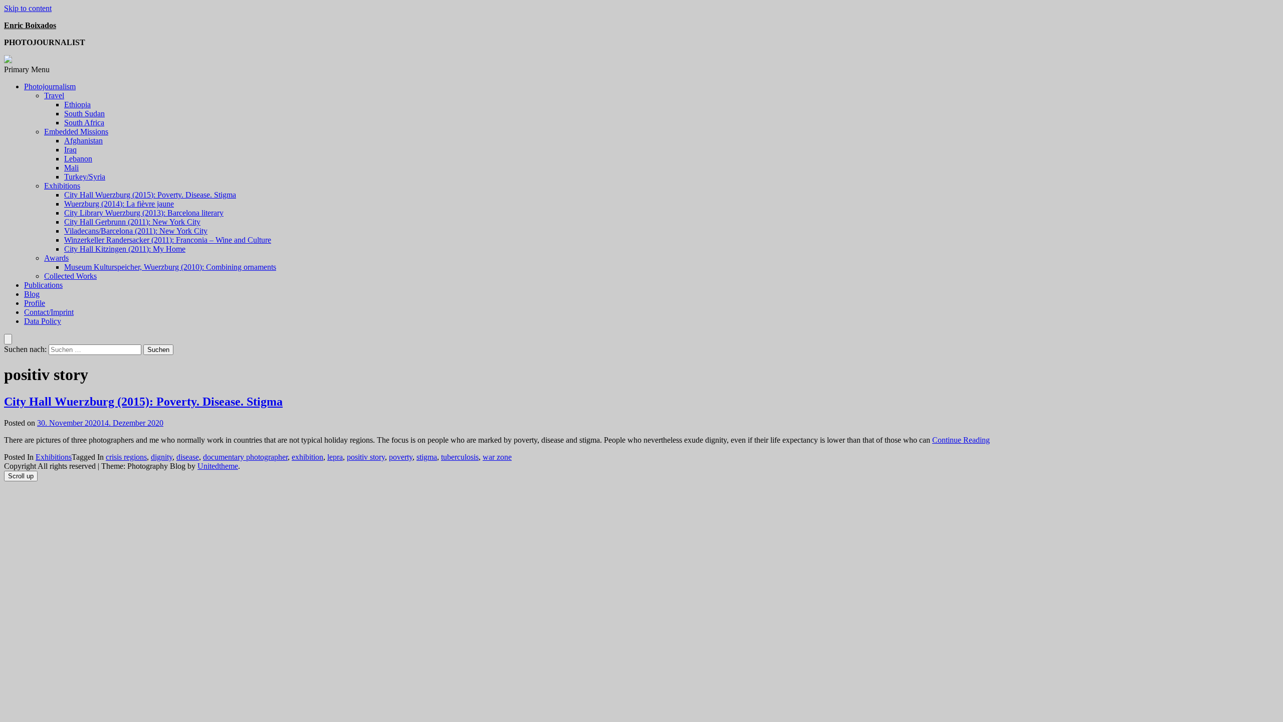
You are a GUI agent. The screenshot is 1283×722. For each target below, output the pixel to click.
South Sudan (84, 113)
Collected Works (70, 276)
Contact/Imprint (49, 312)
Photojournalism (50, 86)
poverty (400, 457)
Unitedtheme (217, 466)
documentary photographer (245, 457)
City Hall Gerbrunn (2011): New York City (132, 222)
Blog (32, 294)
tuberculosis (460, 457)
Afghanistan (83, 140)
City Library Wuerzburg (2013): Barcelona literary (144, 213)
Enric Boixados (30, 25)
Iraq (70, 149)
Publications (43, 285)
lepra (335, 457)
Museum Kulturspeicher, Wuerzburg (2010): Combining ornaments (170, 267)
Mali (71, 167)
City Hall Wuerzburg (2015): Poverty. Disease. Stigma (150, 195)
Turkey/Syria (84, 176)
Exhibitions (62, 186)
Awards (56, 258)
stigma (426, 457)
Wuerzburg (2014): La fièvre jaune (119, 204)
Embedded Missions (76, 131)
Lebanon (78, 158)
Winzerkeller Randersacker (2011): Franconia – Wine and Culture (167, 240)
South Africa (84, 122)
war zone (497, 457)
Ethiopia (77, 104)
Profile (34, 303)
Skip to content (28, 8)
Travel (54, 95)
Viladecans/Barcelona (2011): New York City (135, 231)
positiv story (366, 457)
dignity (161, 457)
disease (187, 457)
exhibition (307, 457)
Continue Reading (961, 440)
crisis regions (126, 457)
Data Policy (42, 321)
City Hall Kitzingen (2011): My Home (124, 249)
